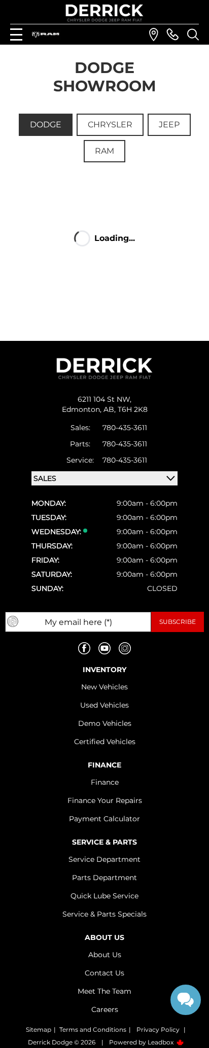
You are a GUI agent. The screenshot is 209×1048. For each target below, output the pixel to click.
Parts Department (104, 877)
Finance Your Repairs (104, 800)
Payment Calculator (104, 818)
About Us (104, 954)
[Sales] (172, 34)
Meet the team (104, 991)
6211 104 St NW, (104, 399)
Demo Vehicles (104, 723)
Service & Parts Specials (104, 914)
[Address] (153, 34)
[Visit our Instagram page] (125, 648)
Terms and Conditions (92, 1029)
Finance (105, 782)
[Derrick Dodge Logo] (104, 13)
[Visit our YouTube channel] (104, 648)
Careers (104, 1009)
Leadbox (161, 1042)
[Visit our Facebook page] (84, 648)
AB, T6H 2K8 (125, 409)
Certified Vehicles (104, 741)
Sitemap (38, 1029)
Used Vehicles (104, 705)
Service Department (104, 859)
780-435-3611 (124, 427)
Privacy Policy (158, 1029)
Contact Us (104, 972)
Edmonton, (82, 409)
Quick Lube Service (104, 895)
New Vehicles (104, 686)
